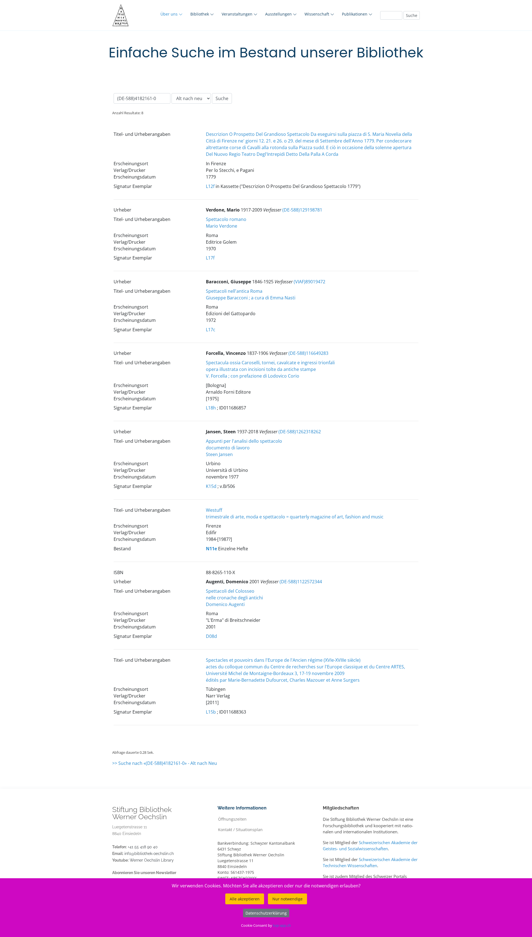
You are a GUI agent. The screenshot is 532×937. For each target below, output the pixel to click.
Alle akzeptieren (245, 899)
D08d (211, 636)
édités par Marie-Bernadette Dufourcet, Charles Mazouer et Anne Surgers (283, 680)
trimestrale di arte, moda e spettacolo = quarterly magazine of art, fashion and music (294, 517)
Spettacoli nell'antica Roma (234, 291)
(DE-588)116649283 (308, 353)
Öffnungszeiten (232, 818)
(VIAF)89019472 (309, 282)
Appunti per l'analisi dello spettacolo (244, 441)
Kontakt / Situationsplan (240, 829)
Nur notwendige (287, 899)
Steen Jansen (219, 454)
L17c (210, 330)
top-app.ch (282, 925)
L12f (210, 186)
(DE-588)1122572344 (301, 582)
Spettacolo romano (226, 219)
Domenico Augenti (225, 604)
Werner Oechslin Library (152, 860)
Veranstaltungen (238, 14)
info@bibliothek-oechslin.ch (149, 853)
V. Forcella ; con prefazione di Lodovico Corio (252, 376)
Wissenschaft (317, 14)
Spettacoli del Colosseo (230, 591)
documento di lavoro (228, 448)
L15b (211, 712)
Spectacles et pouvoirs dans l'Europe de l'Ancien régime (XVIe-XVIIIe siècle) (283, 660)
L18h (211, 408)
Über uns (169, 14)
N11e (211, 549)
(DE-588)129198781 (302, 210)
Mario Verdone (221, 226)
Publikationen (355, 14)
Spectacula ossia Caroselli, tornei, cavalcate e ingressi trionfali (270, 363)
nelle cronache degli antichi (234, 598)
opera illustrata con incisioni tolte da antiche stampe (261, 369)
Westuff (214, 510)
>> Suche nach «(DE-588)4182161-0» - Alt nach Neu (164, 763)
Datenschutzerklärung (266, 913)
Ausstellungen (279, 14)
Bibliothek (200, 14)
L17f (210, 258)
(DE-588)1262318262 (299, 432)
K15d (211, 486)
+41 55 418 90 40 (143, 847)
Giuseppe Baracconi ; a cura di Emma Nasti (250, 298)
